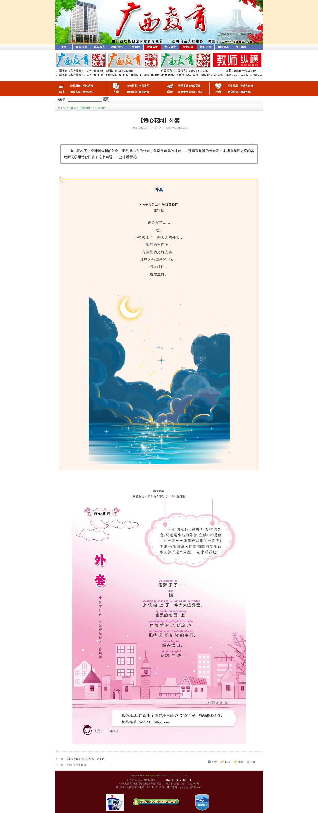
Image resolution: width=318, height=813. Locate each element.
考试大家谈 (246, 85)
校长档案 (132, 85)
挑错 (227, 761)
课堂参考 (183, 91)
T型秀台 (101, 107)
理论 (170, 92)
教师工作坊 (196, 91)
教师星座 (132, 91)
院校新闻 (75, 85)
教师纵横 (152, 46)
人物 (116, 92)
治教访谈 (88, 85)
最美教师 (144, 91)
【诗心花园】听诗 (76, 765)
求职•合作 (205, 46)
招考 (218, 92)
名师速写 (144, 85)
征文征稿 (188, 46)
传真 (62, 92)
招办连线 (245, 91)
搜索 (105, 99)
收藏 (214, 761)
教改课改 (195, 85)
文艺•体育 (170, 46)
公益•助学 (134, 46)
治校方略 (75, 91)
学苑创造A (86, 107)
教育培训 (233, 91)
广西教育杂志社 (176, 775)
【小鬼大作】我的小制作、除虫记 (85, 758)
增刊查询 (223, 46)
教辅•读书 (117, 46)
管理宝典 (183, 85)
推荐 (240, 761)
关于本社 (241, 46)
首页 (63, 46)
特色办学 (88, 91)
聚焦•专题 (81, 46)
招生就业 (233, 85)
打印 (253, 761)
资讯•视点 (99, 46)
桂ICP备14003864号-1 (178, 779)
